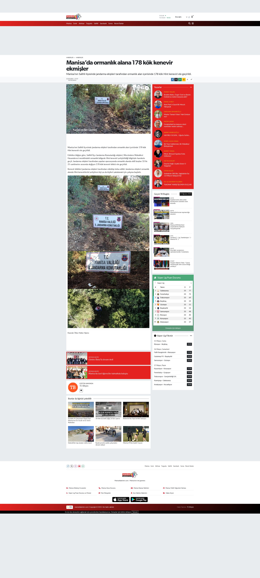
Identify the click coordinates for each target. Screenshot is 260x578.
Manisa (69, 23)
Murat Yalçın (169, 92)
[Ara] (189, 23)
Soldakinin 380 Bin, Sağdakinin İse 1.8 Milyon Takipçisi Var (176, 175)
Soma (110, 23)
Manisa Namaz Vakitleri (141, 488)
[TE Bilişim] (73, 387)
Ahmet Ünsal (169, 151)
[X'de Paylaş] (176, 79)
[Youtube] (79, 466)
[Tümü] (191, 87)
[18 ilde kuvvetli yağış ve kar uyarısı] (108, 409)
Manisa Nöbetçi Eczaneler (77, 488)
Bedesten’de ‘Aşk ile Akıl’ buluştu (134, 418)
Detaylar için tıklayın (173, 328)
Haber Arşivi (170, 493)
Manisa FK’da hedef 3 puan (132, 443)
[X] (71, 466)
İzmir (75, 23)
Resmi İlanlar (119, 23)
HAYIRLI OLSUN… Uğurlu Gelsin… (177, 135)
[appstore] (121, 499)
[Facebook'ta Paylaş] (172, 79)
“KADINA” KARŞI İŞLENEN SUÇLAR (178, 184)
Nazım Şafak (169, 121)
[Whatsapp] (83, 466)
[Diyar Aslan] (158, 173)
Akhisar (81, 23)
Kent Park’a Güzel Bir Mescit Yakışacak (174, 106)
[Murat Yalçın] (158, 94)
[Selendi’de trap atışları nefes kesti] (81, 434)
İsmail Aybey (169, 102)
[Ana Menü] (192, 23)
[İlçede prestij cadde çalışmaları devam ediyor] (108, 434)
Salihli (96, 23)
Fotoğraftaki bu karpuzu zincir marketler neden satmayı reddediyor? (175, 125)
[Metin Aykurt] (158, 163)
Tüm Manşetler (106, 493)
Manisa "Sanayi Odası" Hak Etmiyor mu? (177, 115)
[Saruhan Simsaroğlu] (158, 114)
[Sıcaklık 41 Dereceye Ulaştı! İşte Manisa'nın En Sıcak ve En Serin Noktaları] (81, 409)
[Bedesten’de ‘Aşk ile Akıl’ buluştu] (136, 409)
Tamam (135, 512)
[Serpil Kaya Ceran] (158, 143)
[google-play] (139, 499)
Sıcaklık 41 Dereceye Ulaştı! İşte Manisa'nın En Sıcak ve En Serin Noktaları (79, 420)
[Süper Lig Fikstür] (191, 336)
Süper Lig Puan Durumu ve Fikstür (80, 493)
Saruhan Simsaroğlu (172, 111)
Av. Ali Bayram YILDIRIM (173, 182)
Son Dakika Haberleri (140, 493)
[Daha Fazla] (184, 79)
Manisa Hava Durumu (108, 488)
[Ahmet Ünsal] (158, 153)
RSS (70, 507)
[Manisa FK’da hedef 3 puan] (136, 434)
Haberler (69, 57)
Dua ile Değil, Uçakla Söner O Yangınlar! (175, 165)
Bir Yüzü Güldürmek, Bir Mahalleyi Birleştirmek (176, 145)
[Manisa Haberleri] (74, 17)
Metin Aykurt (169, 161)
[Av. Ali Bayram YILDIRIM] (158, 183)
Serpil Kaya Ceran (171, 141)
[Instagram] (75, 466)
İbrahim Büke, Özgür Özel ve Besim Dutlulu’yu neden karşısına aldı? (177, 96)
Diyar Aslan (168, 171)
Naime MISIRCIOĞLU (171, 132)
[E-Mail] (81, 390)
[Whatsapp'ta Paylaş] (180, 79)
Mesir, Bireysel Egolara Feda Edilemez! (174, 155)
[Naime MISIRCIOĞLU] (158, 134)
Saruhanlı (103, 23)
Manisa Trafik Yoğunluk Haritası (176, 488)
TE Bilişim (84, 386)
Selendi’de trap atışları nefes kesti (80, 443)
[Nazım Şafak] (158, 124)
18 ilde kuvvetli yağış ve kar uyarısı (108, 418)
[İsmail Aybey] (158, 104)
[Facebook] (68, 466)
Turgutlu (89, 23)
